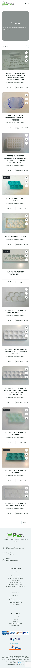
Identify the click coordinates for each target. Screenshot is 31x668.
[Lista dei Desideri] (21, 3)
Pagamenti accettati (15, 598)
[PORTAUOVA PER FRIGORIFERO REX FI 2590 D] (15, 418)
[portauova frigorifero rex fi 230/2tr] (15, 185)
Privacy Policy (11, 664)
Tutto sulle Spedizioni (15, 600)
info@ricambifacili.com (12, 560)
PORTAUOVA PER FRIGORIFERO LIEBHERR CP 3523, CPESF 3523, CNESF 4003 (15, 352)
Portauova (9, 82)
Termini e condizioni (15, 602)
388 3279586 (10, 554)
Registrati (15, 619)
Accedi (15, 621)
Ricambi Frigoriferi (19, 82)
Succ (24, 522)
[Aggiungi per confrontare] (26, 56)
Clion (19, 662)
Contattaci (15, 617)
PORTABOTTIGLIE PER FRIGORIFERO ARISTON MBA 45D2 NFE (15, 118)
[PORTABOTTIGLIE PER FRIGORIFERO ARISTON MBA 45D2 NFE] (15, 102)
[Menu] (28, 3)
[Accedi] (18, 3)
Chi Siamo (15, 596)
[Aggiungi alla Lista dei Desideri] (26, 52)
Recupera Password (15, 623)
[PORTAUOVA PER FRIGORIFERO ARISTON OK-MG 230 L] (15, 297)
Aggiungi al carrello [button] (22, 87)
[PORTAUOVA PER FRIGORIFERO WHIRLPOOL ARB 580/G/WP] (15, 493)
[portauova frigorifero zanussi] (15, 223)
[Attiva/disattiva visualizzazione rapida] (26, 60)
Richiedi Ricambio (15, 625)
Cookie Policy (20, 664)
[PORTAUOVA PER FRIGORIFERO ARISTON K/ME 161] (15, 259)
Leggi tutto (22, 208)
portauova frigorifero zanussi (15, 236)
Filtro (6, 46)
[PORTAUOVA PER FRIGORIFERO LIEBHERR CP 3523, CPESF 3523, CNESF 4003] (15, 335)
